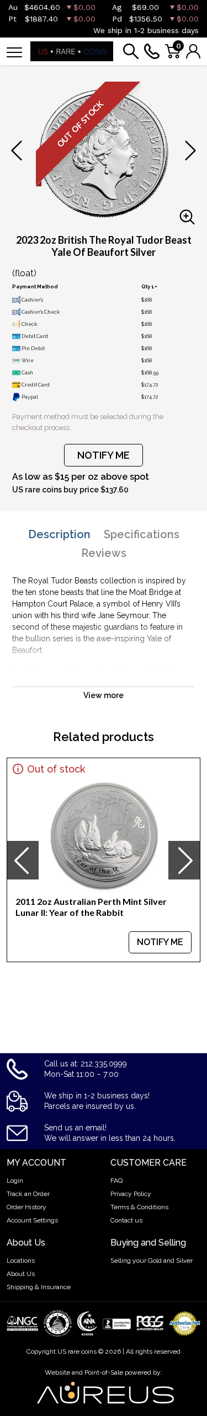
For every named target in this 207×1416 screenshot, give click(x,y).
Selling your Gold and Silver (151, 1260)
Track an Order (28, 1194)
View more (103, 695)
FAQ (116, 1180)
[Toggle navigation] (14, 51)
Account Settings (32, 1220)
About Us (21, 1274)
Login (15, 1180)
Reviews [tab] (103, 553)
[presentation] (23, 860)
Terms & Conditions (139, 1207)
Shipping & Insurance (39, 1287)
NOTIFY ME (103, 455)
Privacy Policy (130, 1194)
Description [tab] (59, 534)
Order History (26, 1207)
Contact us (126, 1220)
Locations (21, 1260)
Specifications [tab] (141, 534)
